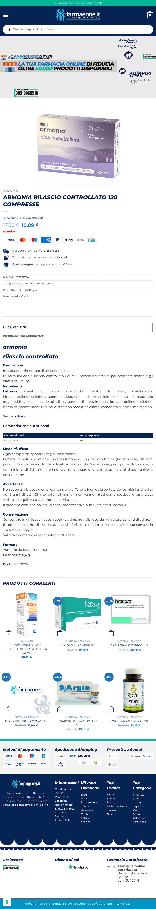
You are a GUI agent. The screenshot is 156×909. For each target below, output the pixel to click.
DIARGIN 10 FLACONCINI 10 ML (78, 723)
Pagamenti (62, 796)
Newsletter (87, 810)
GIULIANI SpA (28, 290)
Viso (135, 810)
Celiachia (138, 817)
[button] (5, 15)
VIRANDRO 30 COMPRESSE (129, 645)
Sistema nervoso (42, 283)
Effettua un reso (65, 808)
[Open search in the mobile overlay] (78, 29)
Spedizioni (61, 800)
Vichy (110, 794)
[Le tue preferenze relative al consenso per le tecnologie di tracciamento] (7, 902)
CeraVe (111, 810)
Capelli (137, 806)
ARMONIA (21, 296)
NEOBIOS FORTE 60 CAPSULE (26, 721)
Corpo (137, 802)
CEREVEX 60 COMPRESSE (78, 645)
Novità (85, 798)
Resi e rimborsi (64, 804)
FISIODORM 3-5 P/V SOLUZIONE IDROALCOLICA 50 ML (26, 649)
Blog (84, 794)
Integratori (139, 794)
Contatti (86, 814)
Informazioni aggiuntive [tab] (23, 336)
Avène (111, 798)
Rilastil (111, 802)
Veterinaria (139, 821)
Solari (136, 814)
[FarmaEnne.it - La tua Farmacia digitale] (78, 15)
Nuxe (110, 814)
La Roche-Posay (117, 806)
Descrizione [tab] (15, 327)
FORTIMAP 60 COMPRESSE (129, 721)
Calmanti (10, 190)
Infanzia (138, 798)
